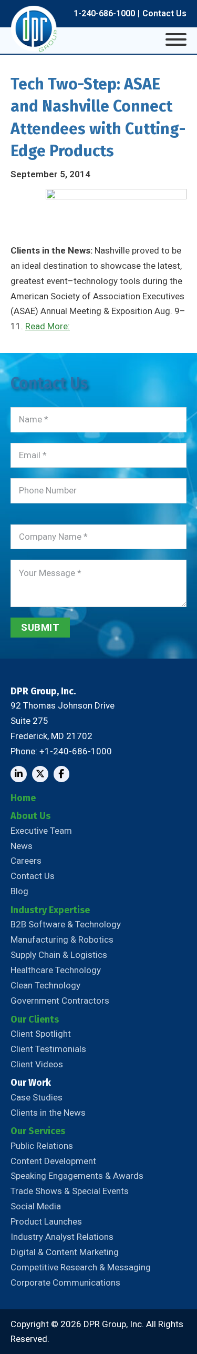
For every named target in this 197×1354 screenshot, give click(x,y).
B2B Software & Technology (66, 924)
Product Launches (46, 1221)
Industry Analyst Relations (62, 1236)
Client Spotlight (41, 1033)
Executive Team (41, 830)
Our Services (38, 1131)
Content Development (53, 1161)
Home (23, 798)
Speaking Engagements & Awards (77, 1175)
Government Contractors (60, 1000)
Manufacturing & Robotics (62, 939)
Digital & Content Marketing (65, 1252)
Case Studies (37, 1097)
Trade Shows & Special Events (70, 1191)
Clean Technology (45, 985)
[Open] (175, 39)
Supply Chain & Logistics (59, 954)
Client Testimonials (48, 1049)
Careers (26, 860)
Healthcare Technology (56, 970)
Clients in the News (48, 1112)
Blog (19, 891)
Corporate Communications (65, 1282)
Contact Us (164, 13)
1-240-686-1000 (104, 13)
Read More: (47, 326)
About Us (30, 816)
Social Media (36, 1206)
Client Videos (37, 1064)
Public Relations (42, 1145)
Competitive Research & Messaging (81, 1267)
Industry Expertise (50, 910)
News (22, 846)
